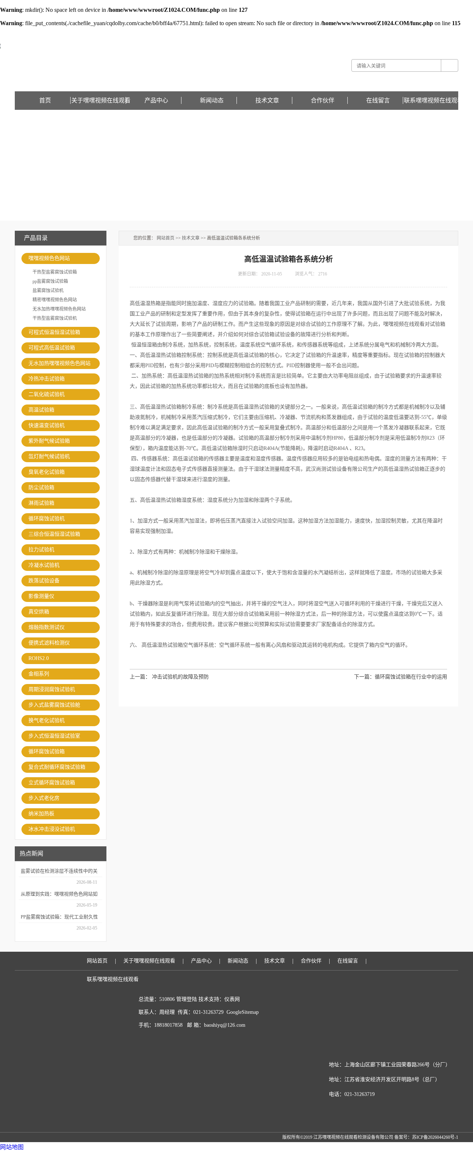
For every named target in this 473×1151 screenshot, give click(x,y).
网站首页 (165, 238)
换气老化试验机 (46, 720)
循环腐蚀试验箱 (46, 751)
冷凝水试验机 (43, 565)
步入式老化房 (43, 798)
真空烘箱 (38, 612)
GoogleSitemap (243, 1012)
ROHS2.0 (38, 658)
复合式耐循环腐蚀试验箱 (56, 767)
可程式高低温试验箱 (51, 348)
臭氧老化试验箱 (46, 472)
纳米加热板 (41, 813)
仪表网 (232, 999)
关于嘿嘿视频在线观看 (100, 100)
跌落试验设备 (43, 580)
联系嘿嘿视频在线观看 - (417, 31)
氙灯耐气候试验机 (49, 456)
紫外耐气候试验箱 (49, 441)
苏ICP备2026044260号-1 (435, 1137)
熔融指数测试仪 (46, 627)
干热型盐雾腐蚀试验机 (55, 318)
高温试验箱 (41, 410)
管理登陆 (186, 999)
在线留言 (449, 31)
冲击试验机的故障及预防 (180, 677)
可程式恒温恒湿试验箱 (54, 332)
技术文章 (267, 100)
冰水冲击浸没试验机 (51, 829)
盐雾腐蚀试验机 (48, 290)
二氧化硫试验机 (46, 394)
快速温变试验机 (46, 425)
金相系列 (38, 674)
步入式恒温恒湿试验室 (54, 736)
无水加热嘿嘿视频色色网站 (59, 309)
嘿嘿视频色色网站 (49, 258)
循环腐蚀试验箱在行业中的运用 (411, 677)
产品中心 (156, 100)
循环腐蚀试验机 (46, 518)
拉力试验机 (41, 549)
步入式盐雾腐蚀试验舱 (54, 705)
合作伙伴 (322, 100)
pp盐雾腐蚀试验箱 (50, 281)
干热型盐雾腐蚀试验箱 (55, 272)
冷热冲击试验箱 (46, 379)
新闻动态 (212, 100)
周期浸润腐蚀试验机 (51, 689)
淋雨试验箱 (41, 503)
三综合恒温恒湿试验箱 (54, 534)
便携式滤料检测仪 (49, 643)
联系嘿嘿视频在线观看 (433, 100)
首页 (45, 100)
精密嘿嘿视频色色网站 (55, 299)
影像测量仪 (41, 596)
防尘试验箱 (41, 487)
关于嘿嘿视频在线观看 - (370, 31)
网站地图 (12, 1147)
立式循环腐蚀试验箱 (51, 782)
